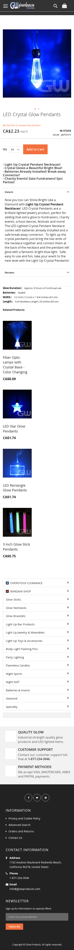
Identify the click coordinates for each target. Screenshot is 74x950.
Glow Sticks (13, 599)
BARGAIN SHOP (20, 591)
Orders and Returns (21, 831)
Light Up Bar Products (20, 624)
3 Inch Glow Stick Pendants (16, 546)
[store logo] (22, 5)
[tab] (37, 192)
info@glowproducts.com (24, 889)
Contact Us (15, 838)
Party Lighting (15, 657)
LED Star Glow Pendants (14, 428)
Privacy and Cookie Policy (24, 818)
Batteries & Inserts (18, 690)
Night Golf (12, 682)
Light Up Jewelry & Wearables (25, 632)
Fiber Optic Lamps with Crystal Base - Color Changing (15, 364)
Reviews (9, 272)
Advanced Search (20, 825)
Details (9, 192)
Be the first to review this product (22, 125)
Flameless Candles (18, 665)
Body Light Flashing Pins (22, 649)
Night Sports (14, 674)
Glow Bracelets (15, 616)
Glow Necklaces (16, 608)
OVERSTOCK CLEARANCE (26, 583)
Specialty (11, 707)
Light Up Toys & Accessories (24, 641)
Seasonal (11, 698)
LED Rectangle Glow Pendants (15, 488)
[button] (35, 109)
